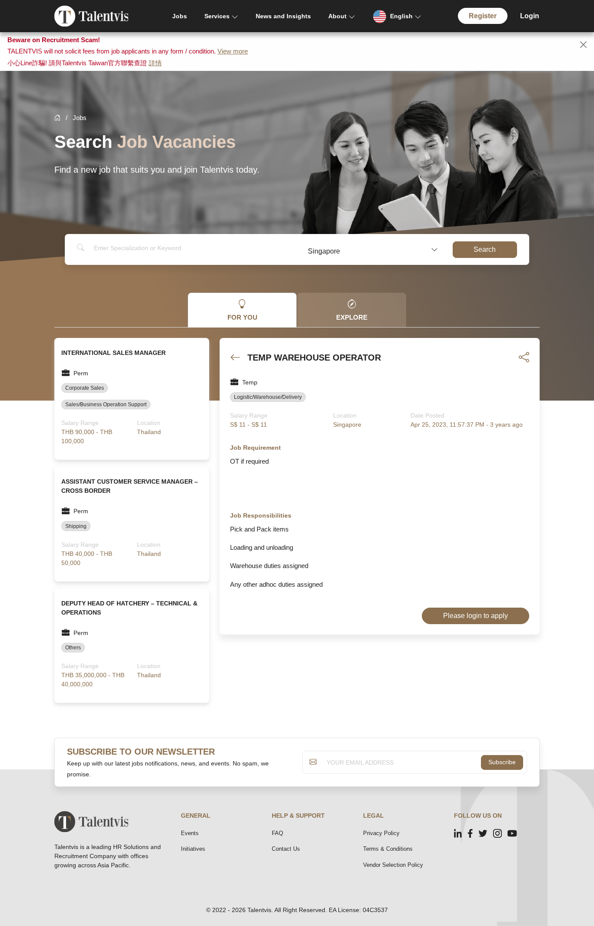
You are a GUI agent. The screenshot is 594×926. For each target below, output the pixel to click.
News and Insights (283, 16)
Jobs (179, 16)
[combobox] (372, 249)
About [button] (337, 16)
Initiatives (193, 849)
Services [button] (217, 16)
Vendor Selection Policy (393, 865)
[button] (397, 16)
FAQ (277, 833)
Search (485, 249)
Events (190, 833)
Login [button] (529, 16)
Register (483, 16)
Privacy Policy (381, 833)
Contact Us (286, 849)
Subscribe (502, 762)
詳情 (155, 63)
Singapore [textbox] (324, 251)
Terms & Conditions (388, 849)
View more (232, 51)
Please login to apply (475, 615)
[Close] (583, 45)
